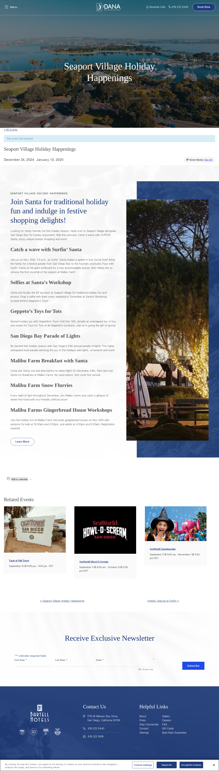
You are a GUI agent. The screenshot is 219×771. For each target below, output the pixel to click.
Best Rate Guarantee (174, 732)
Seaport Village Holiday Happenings (62, 600)
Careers (166, 720)
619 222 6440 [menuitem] (179, 7)
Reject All (167, 765)
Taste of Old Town (19, 560)
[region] (109, 765)
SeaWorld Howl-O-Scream (93, 561)
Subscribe (193, 665)
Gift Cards (168, 728)
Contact (144, 728)
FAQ (164, 724)
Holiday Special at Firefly (163, 600)
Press (142, 720)
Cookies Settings (143, 765)
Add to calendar (20, 479)
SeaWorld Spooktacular (163, 549)
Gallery (166, 716)
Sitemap (144, 732)
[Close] (213, 765)
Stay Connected (148, 724)
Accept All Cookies (191, 765)
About (142, 716)
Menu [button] (13, 7)
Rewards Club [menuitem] (156, 7)
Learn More (22, 441)
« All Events (10, 129)
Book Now (204, 7)
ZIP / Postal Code (145, 669)
